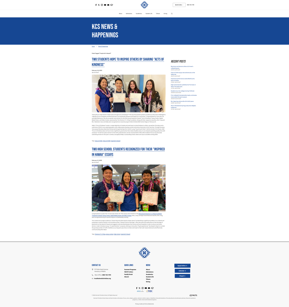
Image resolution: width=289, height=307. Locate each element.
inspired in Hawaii (115, 141)
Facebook (96, 5)
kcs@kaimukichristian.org (102, 278)
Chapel (181, 276)
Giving (165, 13)
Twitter (99, 5)
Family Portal (128, 274)
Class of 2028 (106, 141)
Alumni (126, 277)
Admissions (129, 13)
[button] (172, 14)
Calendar (181, 271)
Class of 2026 (98, 141)
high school (117, 234)
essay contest (109, 234)
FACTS (111, 5)
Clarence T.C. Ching (100, 234)
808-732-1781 (190, 5)
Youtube (105, 5)
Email (108, 5)
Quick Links (178, 5)
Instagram (102, 5)
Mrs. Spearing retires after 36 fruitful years (182, 101)
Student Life (149, 13)
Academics (139, 13)
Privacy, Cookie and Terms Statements (144, 304)
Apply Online (182, 265)
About (120, 13)
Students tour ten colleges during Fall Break (182, 91)
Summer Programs (130, 269)
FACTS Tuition (128, 272)
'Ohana (158, 13)
